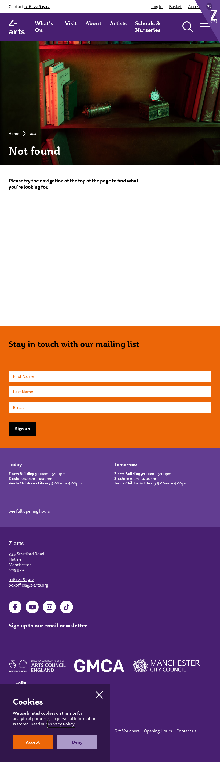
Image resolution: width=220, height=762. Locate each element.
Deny (77, 742)
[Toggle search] (188, 26)
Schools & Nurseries (147, 26)
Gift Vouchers (127, 730)
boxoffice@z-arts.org (28, 584)
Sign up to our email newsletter (48, 625)
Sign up (22, 428)
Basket (175, 6)
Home (14, 133)
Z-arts (17, 26)
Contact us (186, 730)
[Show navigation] (205, 26)
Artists (118, 23)
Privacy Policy (61, 723)
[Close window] (99, 694)
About (93, 23)
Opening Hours (158, 730)
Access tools (199, 6)
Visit (71, 23)
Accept (33, 742)
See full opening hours (29, 511)
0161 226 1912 (37, 6)
